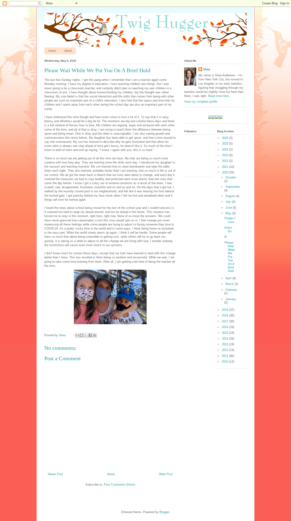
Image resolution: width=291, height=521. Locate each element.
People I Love (229, 220)
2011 (225, 356)
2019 (225, 309)
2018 (225, 315)
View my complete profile (200, 101)
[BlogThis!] (81, 335)
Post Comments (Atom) (119, 484)
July (229, 201)
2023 (225, 155)
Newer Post (55, 474)
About (68, 50)
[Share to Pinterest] (94, 335)
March (230, 284)
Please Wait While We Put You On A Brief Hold (229, 257)
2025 (225, 143)
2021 (225, 166)
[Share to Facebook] (90, 335)
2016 (225, 327)
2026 (225, 138)
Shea (206, 69)
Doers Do (228, 229)
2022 (225, 161)
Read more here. (219, 96)
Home (52, 50)
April (229, 278)
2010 (225, 361)
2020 (225, 172)
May (229, 213)
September (233, 186)
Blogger (164, 512)
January (231, 299)
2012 (225, 350)
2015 (225, 332)
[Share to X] (86, 335)
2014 (225, 338)
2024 (225, 149)
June (229, 207)
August (231, 196)
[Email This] (77, 335)
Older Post (166, 474)
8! (225, 237)
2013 (225, 344)
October (231, 177)
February (231, 289)
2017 (225, 321)
